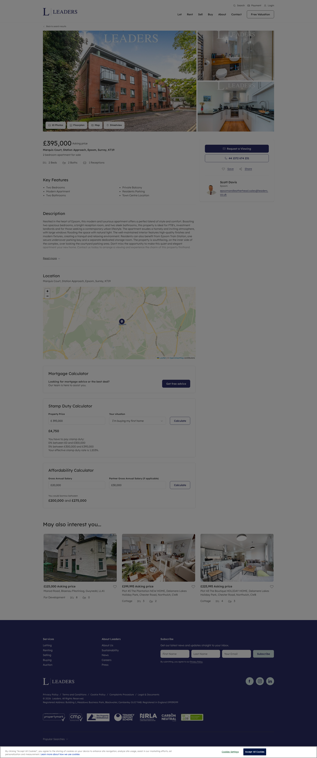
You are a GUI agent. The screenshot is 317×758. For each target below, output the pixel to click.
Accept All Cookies (254, 751)
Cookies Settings (230, 751)
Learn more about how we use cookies (60, 754)
